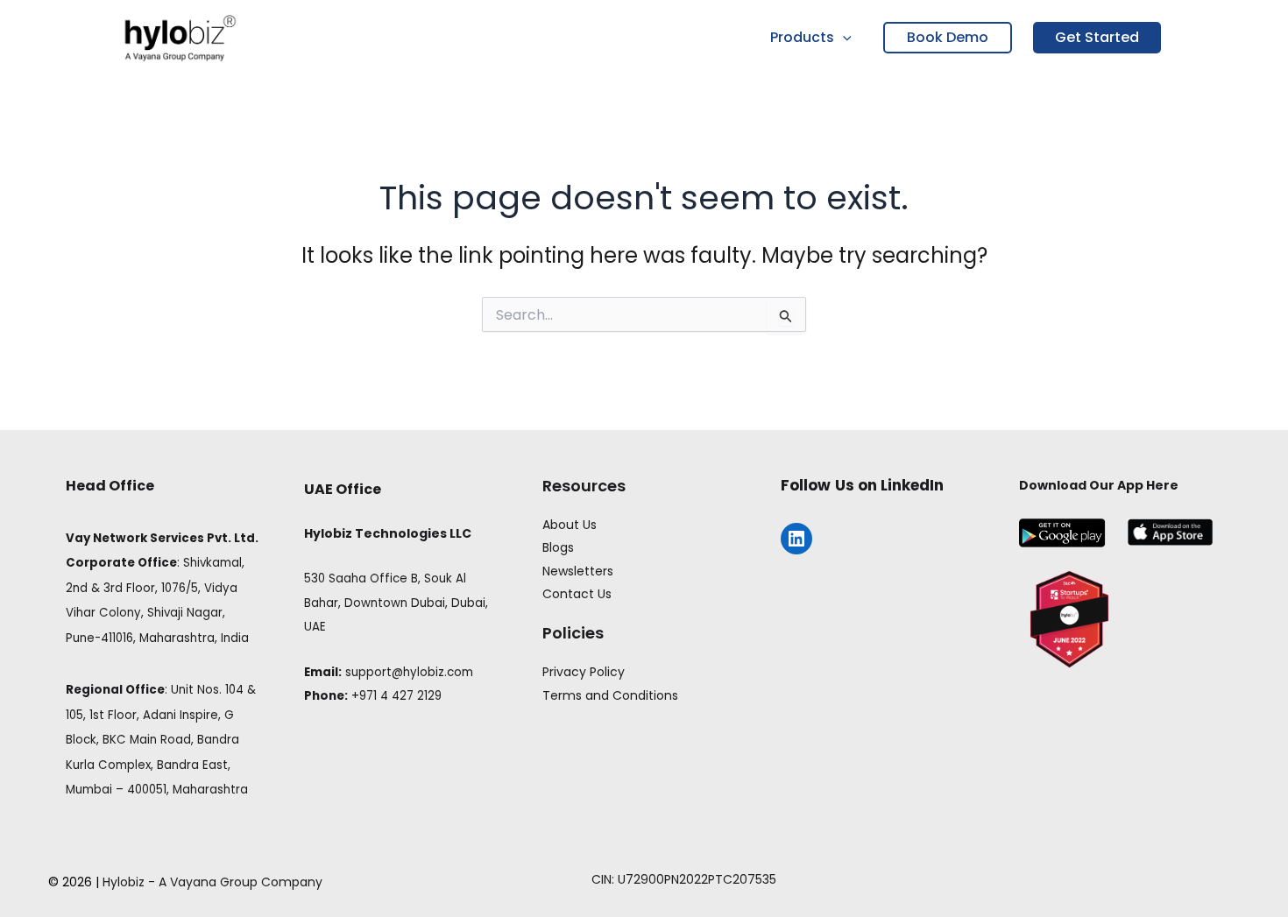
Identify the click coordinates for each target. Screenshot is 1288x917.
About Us (569, 524)
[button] (843, 38)
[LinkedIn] (796, 538)
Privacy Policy (583, 672)
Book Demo (947, 37)
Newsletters (577, 571)
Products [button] (802, 37)
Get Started (1097, 37)
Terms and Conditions (610, 695)
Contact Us (577, 594)
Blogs (558, 547)
